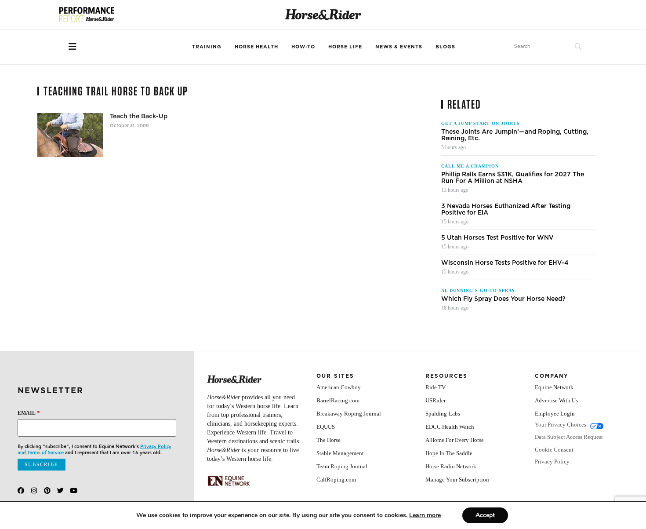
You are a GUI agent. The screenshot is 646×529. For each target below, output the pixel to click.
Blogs (445, 47)
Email (29, 413)
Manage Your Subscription (457, 479)
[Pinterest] (47, 490)
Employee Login (555, 413)
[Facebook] (21, 490)
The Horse (328, 440)
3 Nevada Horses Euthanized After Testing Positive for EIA (505, 209)
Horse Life (345, 47)
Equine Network (554, 387)
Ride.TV (435, 387)
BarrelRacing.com (337, 400)
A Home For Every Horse (454, 440)
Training (206, 47)
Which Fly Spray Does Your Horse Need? (503, 299)
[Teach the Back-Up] (70, 135)
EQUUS (325, 426)
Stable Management (340, 453)
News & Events (398, 47)
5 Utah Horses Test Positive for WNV (497, 237)
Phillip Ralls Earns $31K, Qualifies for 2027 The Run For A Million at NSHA (512, 177)
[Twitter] (60, 490)
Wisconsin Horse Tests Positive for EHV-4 (505, 262)
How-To (303, 47)
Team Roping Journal (341, 466)
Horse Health (256, 47)
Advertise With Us (556, 400)
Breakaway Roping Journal (348, 413)
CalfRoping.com (336, 479)
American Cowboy (338, 387)
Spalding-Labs (442, 413)
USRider (435, 400)
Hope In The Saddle (448, 453)
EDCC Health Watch (449, 426)
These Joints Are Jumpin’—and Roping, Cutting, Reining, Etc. (514, 135)
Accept (485, 515)
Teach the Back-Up (138, 116)
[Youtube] (73, 490)
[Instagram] (34, 490)
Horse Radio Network (450, 466)
